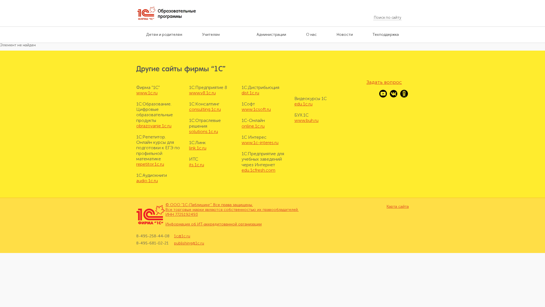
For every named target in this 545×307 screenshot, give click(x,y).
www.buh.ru (306, 120)
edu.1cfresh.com (258, 170)
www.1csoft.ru (256, 109)
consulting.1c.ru (205, 109)
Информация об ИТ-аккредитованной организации (213, 224)
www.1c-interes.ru (260, 142)
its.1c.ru (196, 164)
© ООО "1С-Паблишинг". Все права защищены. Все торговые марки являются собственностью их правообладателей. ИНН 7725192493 (232, 209)
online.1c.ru (253, 126)
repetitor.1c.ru (150, 164)
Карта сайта (398, 206)
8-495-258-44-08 (152, 236)
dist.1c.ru (250, 93)
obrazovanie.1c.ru (153, 125)
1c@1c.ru (182, 236)
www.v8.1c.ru (202, 93)
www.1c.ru (147, 93)
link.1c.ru (197, 148)
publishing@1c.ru (189, 243)
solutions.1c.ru (203, 131)
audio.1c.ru (147, 180)
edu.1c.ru (303, 104)
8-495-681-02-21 (152, 243)
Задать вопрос (384, 82)
